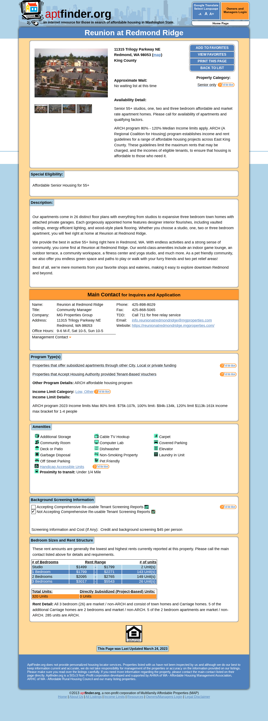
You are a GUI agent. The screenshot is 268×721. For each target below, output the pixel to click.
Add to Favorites (212, 48)
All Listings (93, 697)
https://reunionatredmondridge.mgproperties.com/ (173, 325)
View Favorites (212, 54)
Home (62, 697)
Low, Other (84, 392)
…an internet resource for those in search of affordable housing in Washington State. (107, 22)
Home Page (221, 23)
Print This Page (212, 61)
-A (199, 14)
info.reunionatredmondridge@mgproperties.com (172, 320)
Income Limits (114, 697)
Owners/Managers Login (164, 697)
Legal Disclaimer (197, 697)
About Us (76, 697)
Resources (135, 697)
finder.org (78, 14)
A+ (211, 14)
